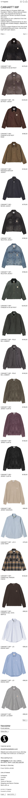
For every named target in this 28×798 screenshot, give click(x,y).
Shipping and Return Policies (10, 783)
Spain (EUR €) (11, 794)
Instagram (4, 775)
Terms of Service (6, 781)
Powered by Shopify (6, 791)
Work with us (5, 785)
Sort (24, 34)
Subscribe (4, 731)
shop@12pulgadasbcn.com (9, 749)
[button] (24, 1)
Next (24, 720)
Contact (3, 777)
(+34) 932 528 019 (18, 762)
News (2, 779)
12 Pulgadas (4, 1)
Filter (2, 34)
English (3, 794)
